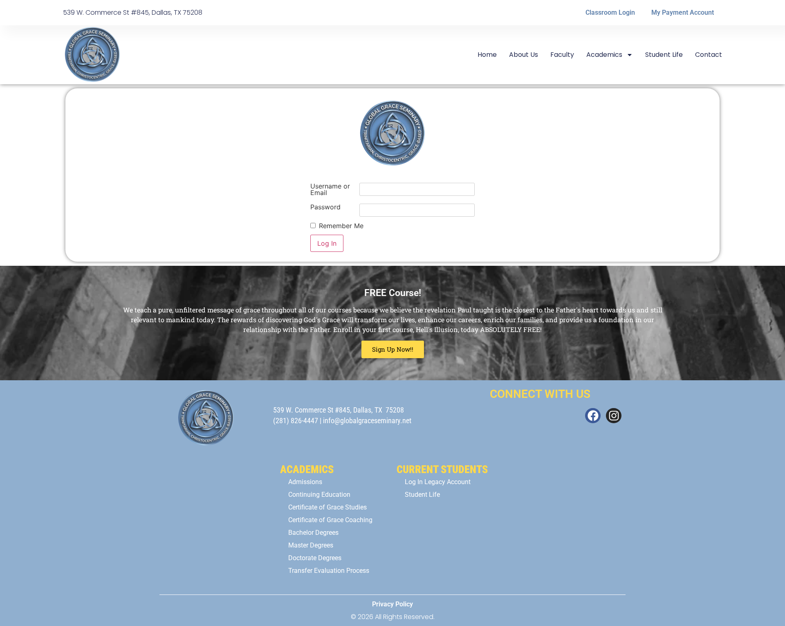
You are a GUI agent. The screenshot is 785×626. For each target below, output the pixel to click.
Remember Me (341, 225)
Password (325, 207)
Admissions (305, 482)
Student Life (664, 54)
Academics (604, 54)
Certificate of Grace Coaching (330, 520)
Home (487, 54)
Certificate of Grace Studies (327, 507)
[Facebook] (593, 416)
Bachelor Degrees (313, 532)
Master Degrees (310, 545)
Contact (708, 54)
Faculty (562, 54)
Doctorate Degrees (314, 558)
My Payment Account (682, 12)
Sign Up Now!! (392, 349)
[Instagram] (613, 416)
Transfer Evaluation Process (328, 570)
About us (523, 54)
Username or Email (330, 189)
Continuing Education (319, 494)
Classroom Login (610, 12)
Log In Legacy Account (438, 482)
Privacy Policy (392, 604)
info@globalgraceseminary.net (367, 421)
